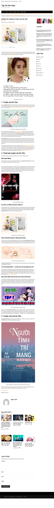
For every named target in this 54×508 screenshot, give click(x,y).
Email (2, 476)
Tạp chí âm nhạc (8, 5)
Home (3, 11)
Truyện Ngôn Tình (40, 72)
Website (2, 481)
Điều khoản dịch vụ (15, 1)
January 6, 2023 (4, 445)
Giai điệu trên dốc (28, 422)
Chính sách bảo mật (8, 1)
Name (2, 471)
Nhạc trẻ (6, 11)
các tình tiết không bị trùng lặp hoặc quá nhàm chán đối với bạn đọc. (21, 107)
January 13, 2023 (4, 22)
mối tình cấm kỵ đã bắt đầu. (12, 274)
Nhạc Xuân (39, 70)
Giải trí (18, 11)
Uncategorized (40, 75)
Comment (3, 461)
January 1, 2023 (15, 425)
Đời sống (14, 11)
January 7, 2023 (15, 447)
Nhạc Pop (10, 11)
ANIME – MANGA (23, 11)
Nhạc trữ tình (40, 68)
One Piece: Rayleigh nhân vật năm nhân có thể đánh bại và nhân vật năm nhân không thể (6, 425)
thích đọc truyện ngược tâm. (25, 150)
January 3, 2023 (27, 446)
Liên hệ (20, 1)
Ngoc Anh (10, 22)
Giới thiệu (2, 1)
